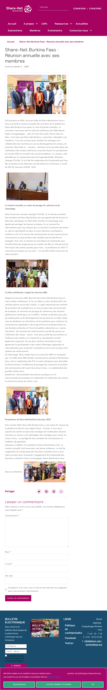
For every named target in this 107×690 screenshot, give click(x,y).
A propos (29, 23)
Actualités (82, 23)
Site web (9, 576)
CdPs (44, 23)
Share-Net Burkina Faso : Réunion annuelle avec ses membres (51, 41)
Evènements (55, 30)
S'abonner (16, 666)
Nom (8, 552)
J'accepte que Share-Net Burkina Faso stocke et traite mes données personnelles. (15, 658)
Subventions (15, 30)
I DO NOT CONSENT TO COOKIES (58, 684)
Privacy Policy (54, 677)
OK (93, 684)
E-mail (9, 564)
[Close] (105, 669)
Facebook (70, 638)
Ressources (61, 23)
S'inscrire (95, 8)
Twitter (69, 643)
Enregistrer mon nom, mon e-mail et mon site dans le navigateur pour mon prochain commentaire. (37, 589)
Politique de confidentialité (71, 629)
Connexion (79, 8)
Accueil (12, 23)
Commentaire (12, 516)
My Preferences (19, 684)
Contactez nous (79, 30)
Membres (35, 30)
